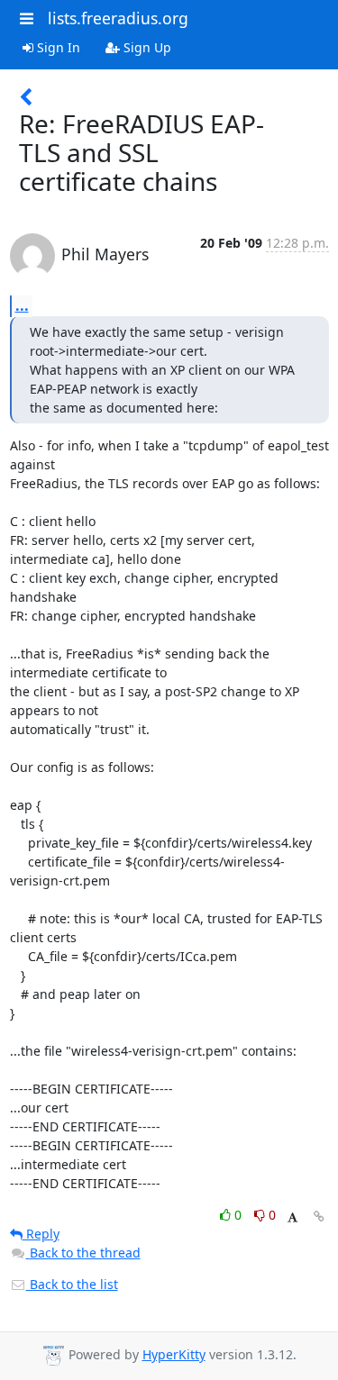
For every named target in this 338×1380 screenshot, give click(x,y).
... (22, 305)
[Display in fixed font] (292, 1217)
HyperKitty (174, 1354)
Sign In (56, 47)
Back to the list (72, 1284)
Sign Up (145, 47)
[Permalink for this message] (319, 1216)
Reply (41, 1233)
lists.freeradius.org (118, 18)
